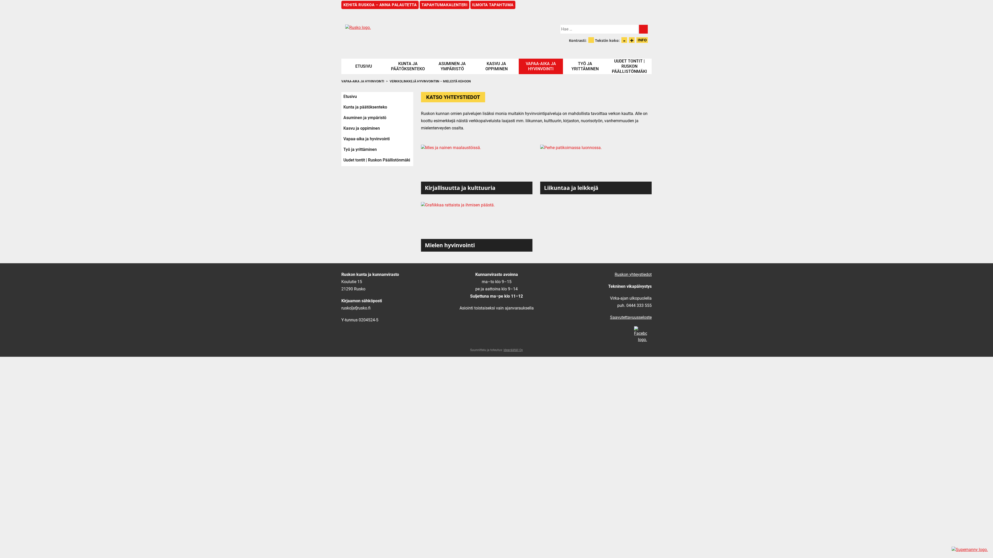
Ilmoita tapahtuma (493, 5)
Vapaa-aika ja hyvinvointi (541, 66)
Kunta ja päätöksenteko (408, 66)
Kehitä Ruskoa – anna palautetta (380, 5)
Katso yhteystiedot (453, 97)
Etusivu (363, 66)
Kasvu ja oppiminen (496, 66)
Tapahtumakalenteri (444, 5)
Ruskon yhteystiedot (633, 274)
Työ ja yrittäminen (585, 66)
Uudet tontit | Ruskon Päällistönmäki (629, 66)
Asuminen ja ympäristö (452, 66)
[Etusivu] (419, 32)
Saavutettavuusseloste (631, 317)
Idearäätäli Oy (513, 350)
